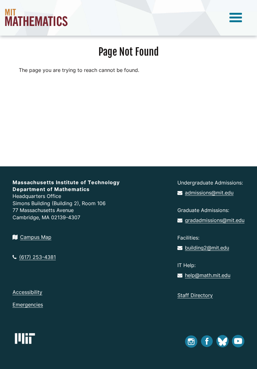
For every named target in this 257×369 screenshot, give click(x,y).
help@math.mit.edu (207, 275)
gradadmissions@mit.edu (214, 220)
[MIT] (25, 338)
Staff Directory (195, 295)
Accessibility (27, 292)
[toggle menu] (235, 18)
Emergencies (28, 304)
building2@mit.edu (207, 248)
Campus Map (35, 237)
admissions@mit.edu (209, 193)
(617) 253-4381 (37, 257)
